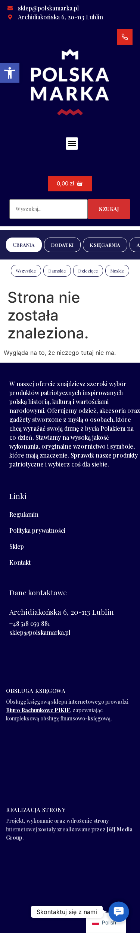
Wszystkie (26, 271)
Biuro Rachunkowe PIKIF (38, 710)
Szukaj (109, 209)
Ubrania (24, 245)
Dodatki (62, 245)
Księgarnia (105, 245)
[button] (9, 73)
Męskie (117, 271)
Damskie (57, 271)
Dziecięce (88, 271)
